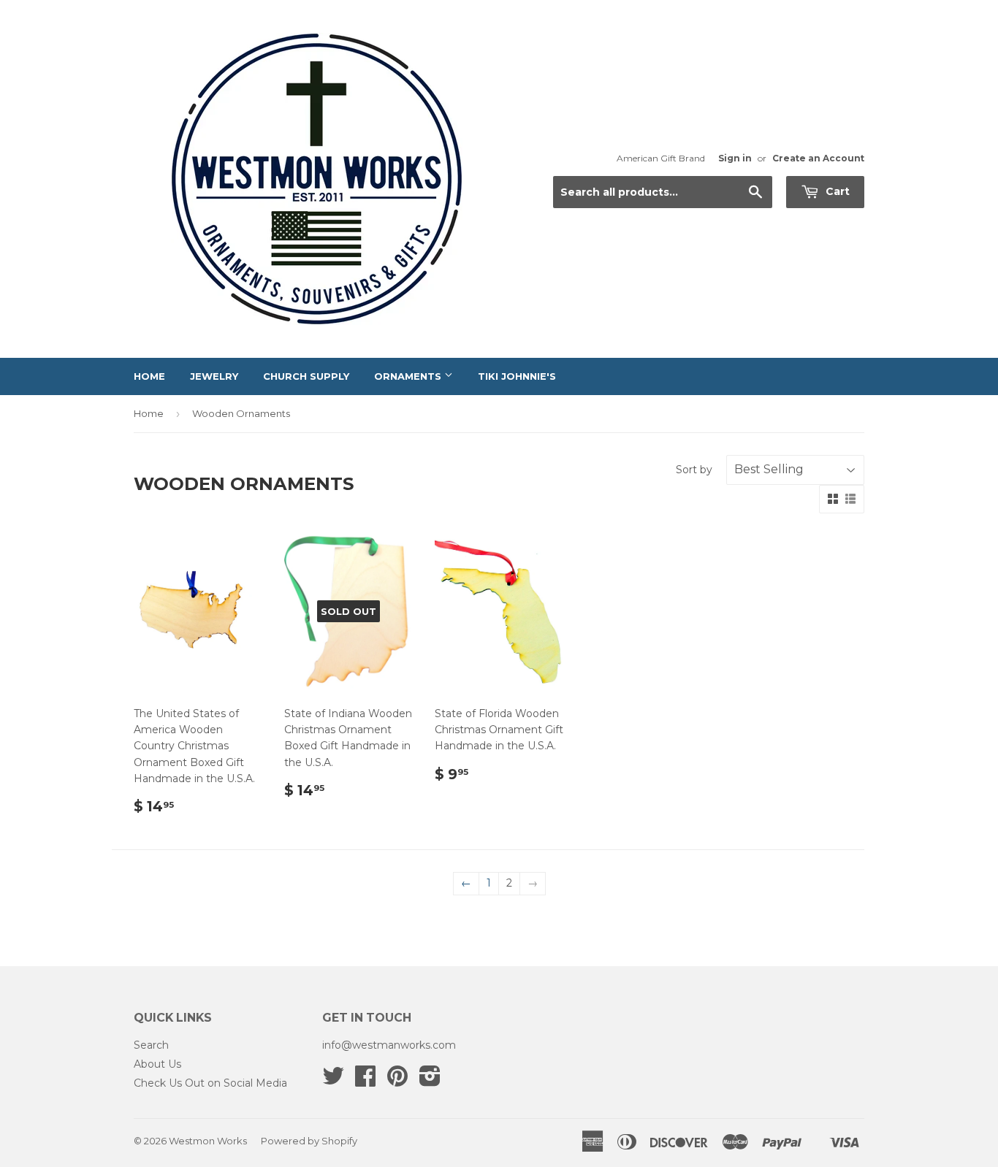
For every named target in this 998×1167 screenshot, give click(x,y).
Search (151, 1045)
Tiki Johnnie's (517, 376)
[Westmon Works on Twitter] (333, 1080)
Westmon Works (208, 1141)
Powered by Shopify (309, 1141)
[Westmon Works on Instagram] (430, 1080)
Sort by (694, 469)
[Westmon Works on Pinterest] (397, 1080)
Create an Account (818, 158)
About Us (157, 1064)
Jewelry (214, 376)
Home (149, 376)
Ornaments (409, 376)
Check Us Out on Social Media (210, 1083)
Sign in (735, 158)
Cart (836, 191)
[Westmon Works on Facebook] (365, 1080)
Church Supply (306, 376)
